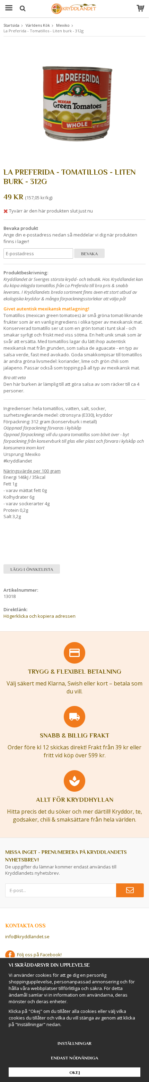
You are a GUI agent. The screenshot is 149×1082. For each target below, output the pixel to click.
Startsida (11, 25)
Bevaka (89, 253)
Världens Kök (38, 25)
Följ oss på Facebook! (38, 954)
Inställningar (74, 1043)
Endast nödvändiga (74, 1057)
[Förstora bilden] (74, 103)
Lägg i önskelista (31, 569)
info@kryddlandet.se (27, 936)
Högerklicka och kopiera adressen (39, 616)
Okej (74, 1072)
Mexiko (63, 25)
